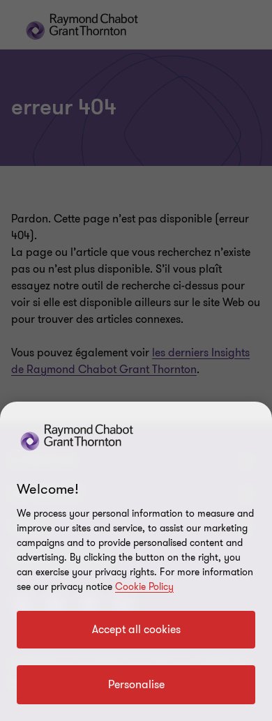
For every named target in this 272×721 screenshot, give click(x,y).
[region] (136, 561)
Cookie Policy (144, 586)
